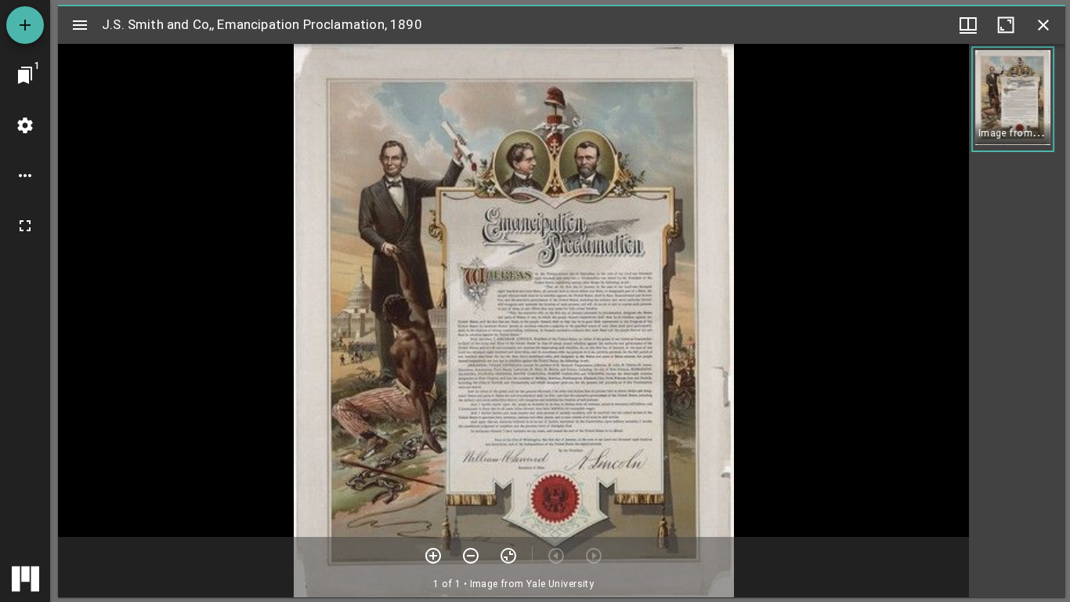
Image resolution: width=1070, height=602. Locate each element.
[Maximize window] (1006, 25)
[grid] (1017, 320)
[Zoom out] (471, 556)
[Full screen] (25, 226)
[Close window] (1043, 25)
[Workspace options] (25, 175)
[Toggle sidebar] (80, 25)
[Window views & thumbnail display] (968, 25)
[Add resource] (25, 25)
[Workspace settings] (25, 125)
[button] (1012, 99)
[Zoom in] (433, 556)
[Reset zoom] (508, 556)
